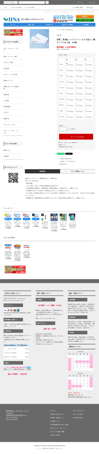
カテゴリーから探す (16, 7)
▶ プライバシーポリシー (58, 428)
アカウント (80, 2)
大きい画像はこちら (77, 171)
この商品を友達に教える (65, 158)
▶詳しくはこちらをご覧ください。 (14, 300)
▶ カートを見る (78, 414)
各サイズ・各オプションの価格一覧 (68, 142)
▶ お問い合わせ (78, 417)
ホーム (6, 7)
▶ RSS (52, 435)
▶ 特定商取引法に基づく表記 (59, 424)
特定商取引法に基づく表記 (66, 147)
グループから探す (29, 7)
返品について (62, 144)
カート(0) (91, 2)
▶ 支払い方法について (57, 414)
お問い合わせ (89, 7)
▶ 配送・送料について (57, 417)
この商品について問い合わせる (67, 161)
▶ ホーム (53, 410)
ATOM (58, 435)
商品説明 (43, 171)
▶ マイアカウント (79, 410)
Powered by (39, 448)
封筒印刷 (63, 29)
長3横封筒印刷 (69, 29)
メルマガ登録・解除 (77, 7)
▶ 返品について (55, 421)
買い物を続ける (63, 164)
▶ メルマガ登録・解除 (57, 431)
